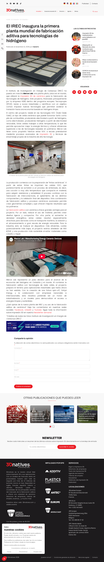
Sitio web (16, 377)
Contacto (95, 3)
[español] (71, 3)
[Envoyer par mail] (2, 44)
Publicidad (85, 3)
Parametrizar (23, 552)
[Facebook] (2, 35)
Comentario (18, 348)
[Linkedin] (2, 39)
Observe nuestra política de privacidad (14, 545)
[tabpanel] (17, 414)
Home (8, 19)
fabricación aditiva (17, 210)
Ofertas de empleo (76, 476)
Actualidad (38, 11)
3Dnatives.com (28, 502)
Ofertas (76, 11)
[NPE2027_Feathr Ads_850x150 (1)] (36, 326)
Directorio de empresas (77, 469)
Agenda (69, 11)
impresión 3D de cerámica (32, 96)
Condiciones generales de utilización (64, 557)
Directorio (61, 11)
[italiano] (77, 3)
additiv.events (11, 505)
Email (16, 370)
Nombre (17, 363)
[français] (74, 3)
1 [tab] (50, 427)
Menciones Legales (83, 557)
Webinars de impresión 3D (78, 480)
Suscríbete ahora (66, 447)
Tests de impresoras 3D (77, 471)
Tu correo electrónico (38, 447)
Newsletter (73, 478)
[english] (67, 3)
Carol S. (36, 47)
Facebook (19, 310)
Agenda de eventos (76, 473)
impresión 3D (46, 134)
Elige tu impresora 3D (76, 467)
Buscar (96, 11)
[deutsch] (64, 3)
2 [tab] (53, 427)
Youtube (38, 310)
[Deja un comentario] (2, 48)
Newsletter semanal (42, 312)
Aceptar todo (38, 552)
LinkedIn (28, 310)
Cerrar (9, 552)
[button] (4, 558)
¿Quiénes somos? (46, 557)
